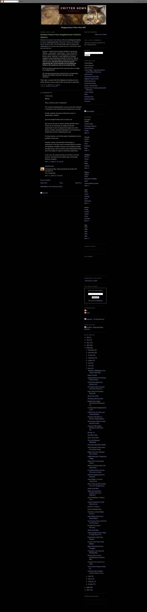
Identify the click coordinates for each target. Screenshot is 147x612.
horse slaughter (52, 86)
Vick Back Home (93, 435)
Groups (86, 159)
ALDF (86, 181)
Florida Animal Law (89, 81)
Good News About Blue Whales (97, 445)
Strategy (86, 196)
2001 (85, 236)
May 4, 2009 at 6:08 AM (53, 175)
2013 (88, 337)
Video (86, 192)
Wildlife (86, 121)
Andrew (47, 96)
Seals (86, 143)
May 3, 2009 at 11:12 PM (54, 161)
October (90, 355)
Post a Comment (45, 180)
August (90, 360)
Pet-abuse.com (88, 96)
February (91, 581)
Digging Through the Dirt (91, 79)
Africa (86, 216)
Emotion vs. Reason (94, 506)
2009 (85, 227)
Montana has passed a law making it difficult (53, 40)
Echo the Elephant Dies (94, 509)
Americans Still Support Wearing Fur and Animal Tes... (95, 428)
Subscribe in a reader (90, 281)
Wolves (86, 141)
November (91, 352)
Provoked (87, 101)
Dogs (86, 148)
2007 (88, 590)
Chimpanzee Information (91, 76)
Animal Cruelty (88, 124)
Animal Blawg (88, 63)
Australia (87, 218)
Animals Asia (88, 74)
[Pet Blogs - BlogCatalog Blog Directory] (95, 329)
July (89, 363)
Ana (86, 310)
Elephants (87, 146)
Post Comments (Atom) (55, 186)
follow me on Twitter (100, 34)
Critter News (74, 8)
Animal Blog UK (89, 65)
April (89, 576)
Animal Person (88, 68)
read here (48, 48)
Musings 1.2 (91, 432)
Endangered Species (90, 126)
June (89, 365)
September (91, 358)
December (91, 350)
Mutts (86, 94)
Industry (86, 166)
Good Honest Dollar (90, 83)
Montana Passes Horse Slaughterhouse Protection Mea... (96, 557)
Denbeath (47, 166)
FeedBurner (99, 300)
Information (87, 201)
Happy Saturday (92, 375)
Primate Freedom (89, 99)
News (86, 198)
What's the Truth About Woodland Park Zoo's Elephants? (95, 493)
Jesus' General (88, 92)
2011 (88, 342)
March (90, 579)
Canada (86, 211)
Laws (86, 161)
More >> (86, 133)
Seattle (86, 214)
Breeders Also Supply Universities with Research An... (96, 403)
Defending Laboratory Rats (95, 398)
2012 (85, 234)
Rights (86, 163)
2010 (85, 231)
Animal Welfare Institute (91, 183)
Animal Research (89, 128)
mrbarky (87, 313)
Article (86, 194)
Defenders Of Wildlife (90, 179)
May (89, 368)
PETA (86, 176)
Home (61, 183)
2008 (85, 229)
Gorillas (86, 139)
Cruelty (86, 130)
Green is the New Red (90, 85)
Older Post (78, 183)
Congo (86, 209)
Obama (86, 174)
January (90, 584)
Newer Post (43, 183)
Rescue (86, 156)
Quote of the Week (93, 396)
